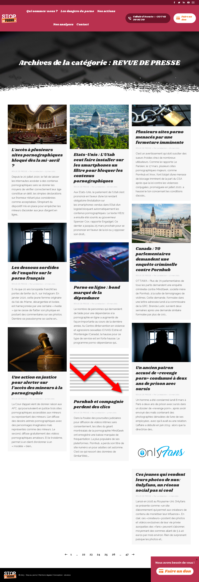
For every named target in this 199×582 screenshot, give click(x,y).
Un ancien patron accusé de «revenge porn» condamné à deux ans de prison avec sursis (161, 378)
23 (91, 554)
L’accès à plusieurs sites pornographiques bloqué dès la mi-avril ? (37, 158)
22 (83, 554)
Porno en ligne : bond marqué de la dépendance (97, 293)
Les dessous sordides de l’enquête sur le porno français (35, 273)
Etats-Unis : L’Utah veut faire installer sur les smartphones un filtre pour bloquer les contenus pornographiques (99, 168)
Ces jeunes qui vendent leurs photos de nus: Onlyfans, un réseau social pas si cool (160, 482)
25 (106, 554)
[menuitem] (42, 11)
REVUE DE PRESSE (19, 171)
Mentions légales (45, 575)
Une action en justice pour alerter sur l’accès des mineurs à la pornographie (37, 385)
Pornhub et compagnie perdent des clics (98, 404)
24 (98, 554)
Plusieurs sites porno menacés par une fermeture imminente (160, 137)
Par (36, 171)
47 (127, 554)
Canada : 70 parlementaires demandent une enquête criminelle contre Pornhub (156, 259)
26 (113, 554)
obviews (67, 575)
